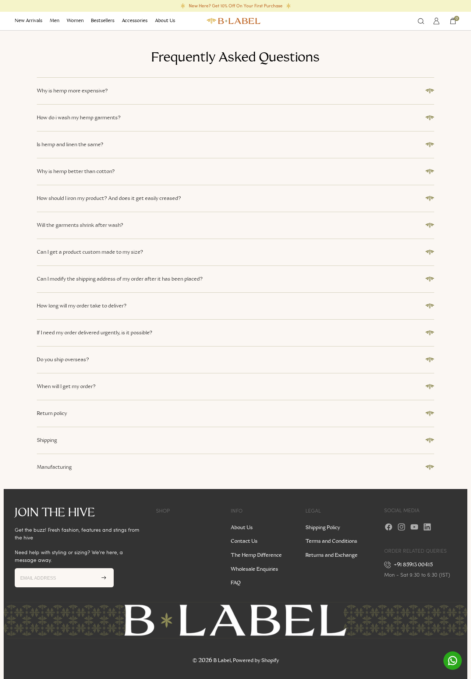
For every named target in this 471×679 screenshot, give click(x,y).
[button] (235, 91)
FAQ (236, 582)
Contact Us (244, 541)
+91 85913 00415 (413, 564)
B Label (222, 660)
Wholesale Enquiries (254, 569)
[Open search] (421, 21)
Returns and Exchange (331, 555)
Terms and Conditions (331, 541)
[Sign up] (104, 577)
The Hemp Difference (256, 555)
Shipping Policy (322, 527)
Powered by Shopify (256, 660)
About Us (242, 527)
